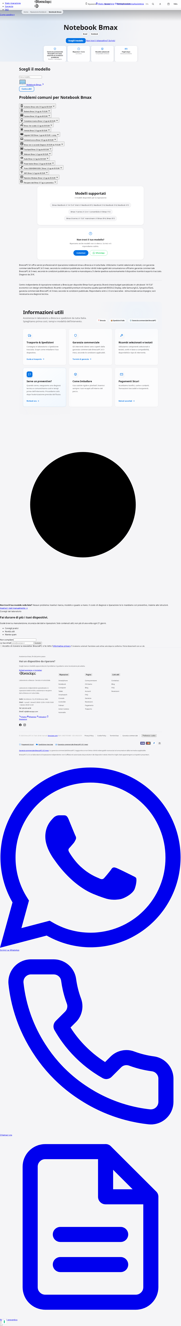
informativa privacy (62, 646)
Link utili (115, 675)
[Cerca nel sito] (153, 4)
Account (88, 691)
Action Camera (63, 709)
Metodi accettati (125, 401)
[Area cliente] (160, 4)
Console (61, 698)
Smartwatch (62, 695)
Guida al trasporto (34, 359)
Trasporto (88, 709)
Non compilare (6, 639)
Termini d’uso (114, 736)
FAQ (7, 9)
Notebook (62, 684)
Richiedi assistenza (26, 670)
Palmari (61, 705)
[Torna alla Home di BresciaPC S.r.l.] (36, 674)
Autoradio (62, 712)
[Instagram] (24, 725)
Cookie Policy (101, 736)
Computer (62, 688)
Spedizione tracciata (45, 744)
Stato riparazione (13, 3)
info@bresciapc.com (31, 711)
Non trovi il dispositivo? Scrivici (100, 40)
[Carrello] (168, 4)
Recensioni (89, 702)
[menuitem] (92, 4)
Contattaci (80, 253)
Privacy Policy (89, 736)
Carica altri (27, 89)
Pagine (88, 675)
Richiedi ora (32, 401)
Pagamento (89, 705)
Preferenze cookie (149, 736)
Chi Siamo (88, 684)
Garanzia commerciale (130, 736)
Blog (86, 688)
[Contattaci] (1, 1323)
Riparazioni (63, 675)
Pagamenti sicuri (27, 744)
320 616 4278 (26, 708)
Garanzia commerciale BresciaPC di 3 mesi (73, 744)
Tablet (60, 691)
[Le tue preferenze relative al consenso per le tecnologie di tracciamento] (4, 1321)
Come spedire (7, 14)
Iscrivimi (38, 643)
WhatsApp (100, 253)
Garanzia (9, 6)
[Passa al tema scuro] (147, 4)
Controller (62, 702)
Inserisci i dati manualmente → (14, 608)
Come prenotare (91, 680)
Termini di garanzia (81, 359)
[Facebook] (20, 725)
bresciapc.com (53, 736)
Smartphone (62, 680)
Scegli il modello (75, 40)
